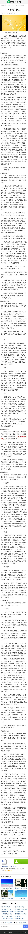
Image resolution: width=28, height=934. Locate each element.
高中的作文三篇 (5, 907)
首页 (8, 5)
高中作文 (21, 5)
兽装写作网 (11, 932)
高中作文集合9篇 (19, 911)
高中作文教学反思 (19, 907)
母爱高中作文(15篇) (6, 914)
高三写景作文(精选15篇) (21, 909)
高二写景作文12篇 (6, 909)
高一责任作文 (18, 916)
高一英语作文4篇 (19, 918)
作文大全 (14, 5)
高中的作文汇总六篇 (6, 916)
